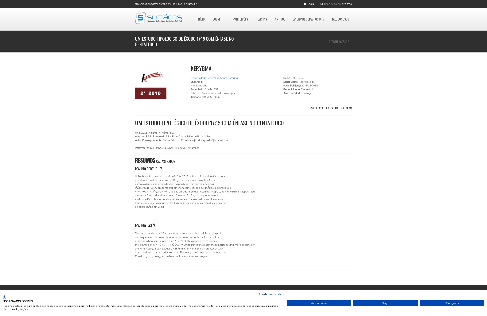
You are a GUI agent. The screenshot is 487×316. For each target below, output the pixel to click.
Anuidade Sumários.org (308, 19)
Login (310, 4)
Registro (347, 4)
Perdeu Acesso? (339, 42)
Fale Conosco (340, 19)
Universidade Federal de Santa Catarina (214, 77)
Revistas (261, 19)
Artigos (280, 19)
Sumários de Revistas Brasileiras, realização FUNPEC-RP (166, 4)
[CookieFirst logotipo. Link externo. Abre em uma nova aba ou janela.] (4, 297)
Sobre (217, 19)
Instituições (240, 19)
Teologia (307, 93)
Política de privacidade (268, 294)
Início (201, 19)
